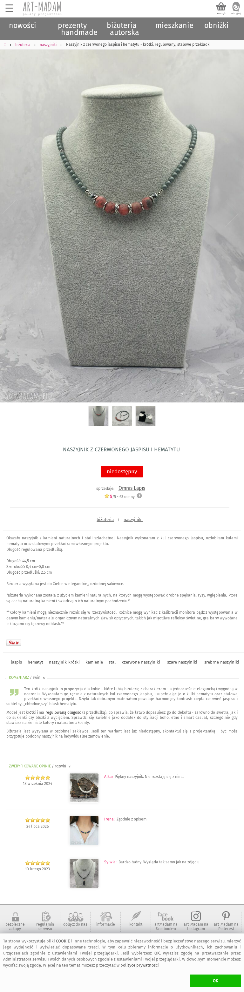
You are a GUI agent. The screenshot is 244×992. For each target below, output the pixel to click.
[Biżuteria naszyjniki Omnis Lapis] (84, 844)
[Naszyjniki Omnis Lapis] (84, 801)
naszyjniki (133, 519)
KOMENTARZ (27, 677)
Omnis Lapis (132, 488)
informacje (105, 924)
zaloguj (236, 13)
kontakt (135, 924)
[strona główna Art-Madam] (42, 8)
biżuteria (105, 519)
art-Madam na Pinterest (226, 926)
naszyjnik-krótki (64, 662)
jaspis (16, 662)
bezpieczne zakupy (15, 926)
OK (215, 980)
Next (233, 214)
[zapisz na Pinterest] (13, 642)
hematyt (35, 662)
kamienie (94, 662)
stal (112, 662)
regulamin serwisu (45, 926)
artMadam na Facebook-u (166, 926)
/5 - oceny (122, 496)
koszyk (221, 13)
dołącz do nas (75, 924)
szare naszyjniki (182, 662)
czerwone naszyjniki (141, 662)
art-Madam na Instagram (196, 926)
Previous (10, 214)
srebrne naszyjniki (221, 662)
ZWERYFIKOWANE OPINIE (40, 766)
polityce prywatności (139, 965)
